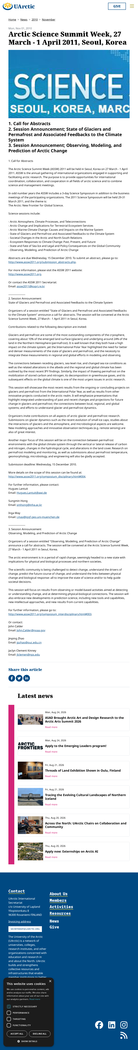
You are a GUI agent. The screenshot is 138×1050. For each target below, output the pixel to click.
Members (58, 900)
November (48, 19)
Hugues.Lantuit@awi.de (32, 493)
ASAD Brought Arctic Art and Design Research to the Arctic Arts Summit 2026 (84, 719)
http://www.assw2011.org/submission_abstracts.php (42, 262)
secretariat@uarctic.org (25, 928)
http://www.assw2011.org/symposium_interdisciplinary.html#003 (49, 614)
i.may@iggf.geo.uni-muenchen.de (38, 517)
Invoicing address (19, 921)
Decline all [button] (39, 1033)
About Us (59, 893)
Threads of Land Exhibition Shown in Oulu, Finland (83, 770)
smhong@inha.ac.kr (29, 505)
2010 (35, 19)
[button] (28, 1041)
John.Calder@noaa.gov (31, 630)
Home (12, 19)
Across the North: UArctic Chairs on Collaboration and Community (85, 825)
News (23, 19)
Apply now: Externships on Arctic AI (71, 851)
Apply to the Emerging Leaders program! (75, 746)
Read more (51, 727)
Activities (61, 906)
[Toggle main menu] (132, 6)
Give (117, 6)
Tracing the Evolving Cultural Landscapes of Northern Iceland (85, 797)
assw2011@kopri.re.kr (31, 286)
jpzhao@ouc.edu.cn (29, 642)
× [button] (50, 981)
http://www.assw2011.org (24, 274)
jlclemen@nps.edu (28, 654)
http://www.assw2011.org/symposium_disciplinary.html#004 (46, 476)
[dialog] (28, 1012)
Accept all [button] (17, 1033)
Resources (60, 913)
